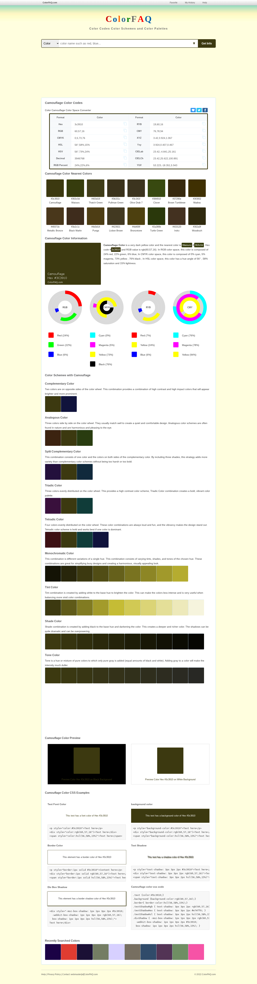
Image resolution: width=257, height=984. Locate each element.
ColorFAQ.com (50, 2)
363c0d (199, 245)
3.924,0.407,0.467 (163, 144)
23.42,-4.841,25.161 (164, 151)
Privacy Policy (54, 974)
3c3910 (79, 124)
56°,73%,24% (82, 151)
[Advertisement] (128, 73)
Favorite (173, 2)
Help (204, 2)
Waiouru (186, 245)
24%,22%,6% (82, 165)
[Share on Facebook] (205, 110)
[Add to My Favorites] (193, 110)
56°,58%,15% (82, 144)
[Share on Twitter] (199, 110)
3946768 (79, 158)
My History (190, 2)
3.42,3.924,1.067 (162, 138)
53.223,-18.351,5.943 (165, 165)
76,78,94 (158, 131)
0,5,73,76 (80, 138)
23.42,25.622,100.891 (165, 158)
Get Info (207, 43)
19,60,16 (158, 124)
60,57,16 (79, 131)
